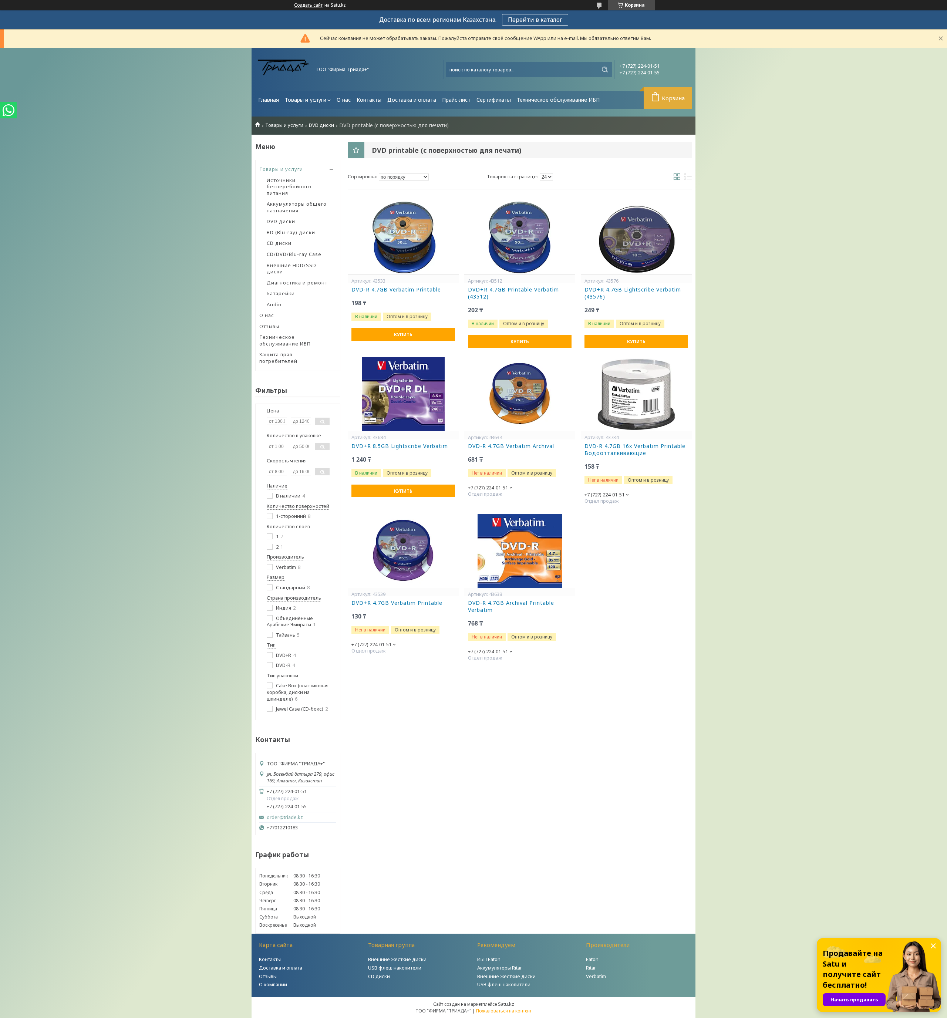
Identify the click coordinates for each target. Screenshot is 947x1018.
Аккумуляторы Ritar (499, 967)
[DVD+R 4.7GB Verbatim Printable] (403, 551)
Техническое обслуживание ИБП (558, 99)
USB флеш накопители (394, 967)
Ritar (591, 967)
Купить (403, 334)
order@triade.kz (285, 817)
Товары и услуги (305, 99)
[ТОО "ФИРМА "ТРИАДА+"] (283, 69)
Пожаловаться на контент (504, 1011)
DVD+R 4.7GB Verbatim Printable (396, 603)
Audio (274, 304)
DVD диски (321, 125)
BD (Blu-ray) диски (291, 232)
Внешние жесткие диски (397, 959)
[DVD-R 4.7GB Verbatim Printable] (403, 237)
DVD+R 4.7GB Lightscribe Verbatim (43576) (632, 293)
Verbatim (596, 976)
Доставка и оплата (411, 99)
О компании (273, 984)
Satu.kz (506, 1004)
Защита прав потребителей (278, 357)
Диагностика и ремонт (297, 282)
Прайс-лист (456, 99)
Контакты (369, 99)
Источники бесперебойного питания (289, 186)
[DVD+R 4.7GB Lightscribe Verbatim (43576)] (636, 237)
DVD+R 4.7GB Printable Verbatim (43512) (513, 293)
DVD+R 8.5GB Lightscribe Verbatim (399, 446)
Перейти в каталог (535, 20)
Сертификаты (493, 99)
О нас (344, 99)
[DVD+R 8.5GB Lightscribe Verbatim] (403, 394)
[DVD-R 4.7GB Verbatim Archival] (519, 394)
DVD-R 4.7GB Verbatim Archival (511, 446)
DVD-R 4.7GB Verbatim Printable (396, 289)
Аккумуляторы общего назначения (297, 207)
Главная (268, 99)
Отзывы (269, 326)
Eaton (592, 959)
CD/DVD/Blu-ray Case (294, 254)
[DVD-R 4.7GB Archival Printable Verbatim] (519, 551)
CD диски (279, 243)
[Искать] (604, 69)
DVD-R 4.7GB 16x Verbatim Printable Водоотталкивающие (634, 449)
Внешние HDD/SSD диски (291, 268)
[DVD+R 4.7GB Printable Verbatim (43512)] (519, 237)
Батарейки (281, 293)
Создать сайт (308, 5)
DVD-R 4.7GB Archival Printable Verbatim (511, 606)
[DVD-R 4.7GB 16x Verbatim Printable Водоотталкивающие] (636, 394)
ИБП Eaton (489, 959)
